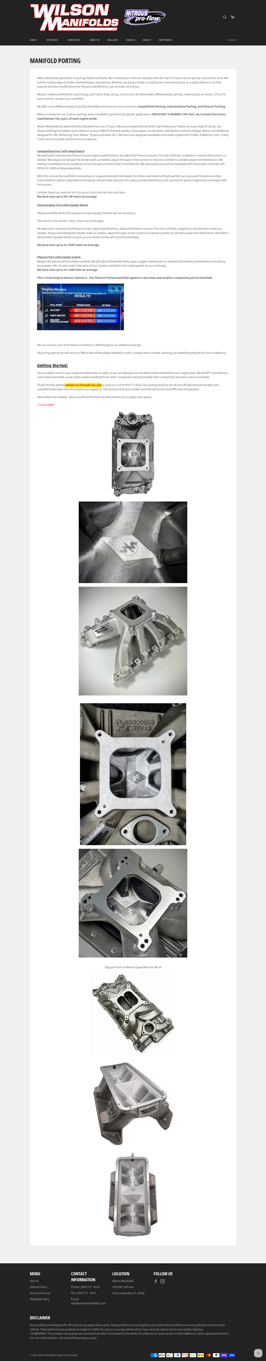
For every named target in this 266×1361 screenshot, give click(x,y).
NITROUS (52, 40)
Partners (165, 40)
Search (34, 1281)
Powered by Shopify (67, 1355)
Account (232, 40)
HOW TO (95, 40)
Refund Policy (38, 1287)
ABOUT (147, 40)
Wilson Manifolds (47, 1355)
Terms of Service (40, 1293)
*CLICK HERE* (46, 405)
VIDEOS (130, 40)
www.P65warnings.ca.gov (80, 1338)
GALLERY (112, 40)
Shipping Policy (39, 1299)
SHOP (33, 40)
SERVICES (74, 40)
